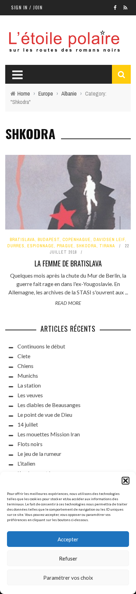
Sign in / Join (27, 7)
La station (29, 385)
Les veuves (30, 395)
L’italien (26, 463)
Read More (68, 303)
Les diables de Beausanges (49, 404)
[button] (125, 480)
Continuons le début (41, 346)
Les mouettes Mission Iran (48, 434)
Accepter (68, 539)
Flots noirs (30, 444)
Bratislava (22, 239)
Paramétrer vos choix (68, 577)
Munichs (27, 375)
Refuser (68, 558)
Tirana (107, 246)
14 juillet (27, 424)
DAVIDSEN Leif (109, 239)
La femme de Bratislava (68, 263)
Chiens (25, 365)
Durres (15, 246)
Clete (23, 356)
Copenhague (76, 239)
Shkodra (86, 246)
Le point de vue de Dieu (44, 414)
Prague (65, 246)
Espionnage (40, 246)
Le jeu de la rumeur (39, 453)
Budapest (49, 239)
